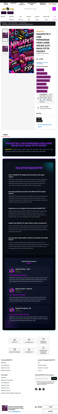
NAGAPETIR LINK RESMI (32, 4)
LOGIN (38, 118)
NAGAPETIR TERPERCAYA (43, 4)
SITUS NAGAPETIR (22, 4)
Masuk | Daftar (6, 4)
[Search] (54, 8)
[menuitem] (3, 16)
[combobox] (39, 9)
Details (5, 135)
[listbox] (45, 80)
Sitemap (40, 370)
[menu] (29, 18)
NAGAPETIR (13, 3)
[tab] (5, 135)
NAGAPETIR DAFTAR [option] (42, 87)
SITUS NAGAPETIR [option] (41, 73)
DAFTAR (39, 121)
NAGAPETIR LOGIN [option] (41, 91)
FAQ (39, 362)
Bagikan (40, 126)
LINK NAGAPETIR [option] (41, 84)
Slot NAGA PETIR (23, 22)
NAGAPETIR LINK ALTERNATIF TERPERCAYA (43, 352)
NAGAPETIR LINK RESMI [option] (43, 80)
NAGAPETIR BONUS (42, 365)
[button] (5, 35)
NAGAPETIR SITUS (5, 388)
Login (3, 12)
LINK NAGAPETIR (29, 352)
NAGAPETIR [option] (40, 69)
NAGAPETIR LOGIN (5, 367)
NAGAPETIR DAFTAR (5, 370)
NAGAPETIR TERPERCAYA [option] (43, 77)
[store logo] (8, 9)
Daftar (10, 12)
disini (43, 100)
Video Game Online (12, 22)
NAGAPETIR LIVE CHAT (43, 367)
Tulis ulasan (39, 63)
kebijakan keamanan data (48, 383)
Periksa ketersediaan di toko (45, 124)
